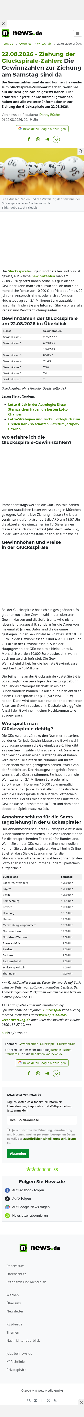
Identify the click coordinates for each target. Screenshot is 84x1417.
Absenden (18, 1153)
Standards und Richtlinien (26, 1282)
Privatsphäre (16, 1369)
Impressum (15, 1266)
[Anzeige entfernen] (81, 1402)
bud (5, 1033)
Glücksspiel (47, 1044)
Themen (13, 1332)
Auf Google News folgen (30, 1207)
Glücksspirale (66, 1044)
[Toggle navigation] (77, 33)
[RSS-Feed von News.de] (55, 1400)
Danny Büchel (50, 114)
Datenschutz (16, 1274)
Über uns (14, 1303)
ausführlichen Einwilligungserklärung (49, 1139)
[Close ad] (3, 23)
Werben (13, 1295)
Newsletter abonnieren (29, 1215)
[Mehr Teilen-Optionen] (56, 139)
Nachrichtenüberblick (23, 1340)
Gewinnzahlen (28, 1044)
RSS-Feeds (14, 1324)
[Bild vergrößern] (80, 151)
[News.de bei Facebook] (42, 1400)
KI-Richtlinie (16, 1361)
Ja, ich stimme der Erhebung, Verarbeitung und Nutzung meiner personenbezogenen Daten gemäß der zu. (41, 1136)
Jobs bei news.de (19, 1353)
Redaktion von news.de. (47, 1054)
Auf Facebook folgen (27, 1190)
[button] (42, 128)
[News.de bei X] (48, 1400)
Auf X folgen (21, 1198)
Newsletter (15, 1311)
